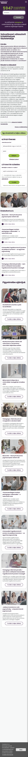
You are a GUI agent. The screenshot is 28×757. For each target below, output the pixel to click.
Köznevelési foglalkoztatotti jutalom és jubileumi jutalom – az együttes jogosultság (14, 249)
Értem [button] (21, 749)
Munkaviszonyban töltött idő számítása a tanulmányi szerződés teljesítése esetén (12, 343)
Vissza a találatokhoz (21, 127)
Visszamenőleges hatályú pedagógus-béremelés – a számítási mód (11, 231)
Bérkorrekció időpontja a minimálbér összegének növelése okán (14, 382)
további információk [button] (7, 754)
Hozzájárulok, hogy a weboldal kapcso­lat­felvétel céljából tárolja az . (12, 177)
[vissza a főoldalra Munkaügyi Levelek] (14, 2)
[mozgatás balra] (2, 404)
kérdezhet (18, 22)
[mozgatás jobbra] (25, 404)
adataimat (5, 179)
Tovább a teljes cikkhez (9, 224)
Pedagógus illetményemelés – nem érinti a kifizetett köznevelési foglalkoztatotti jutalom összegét (13, 266)
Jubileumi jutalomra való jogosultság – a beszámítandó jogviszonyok (13, 609)
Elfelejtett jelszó (14, 159)
